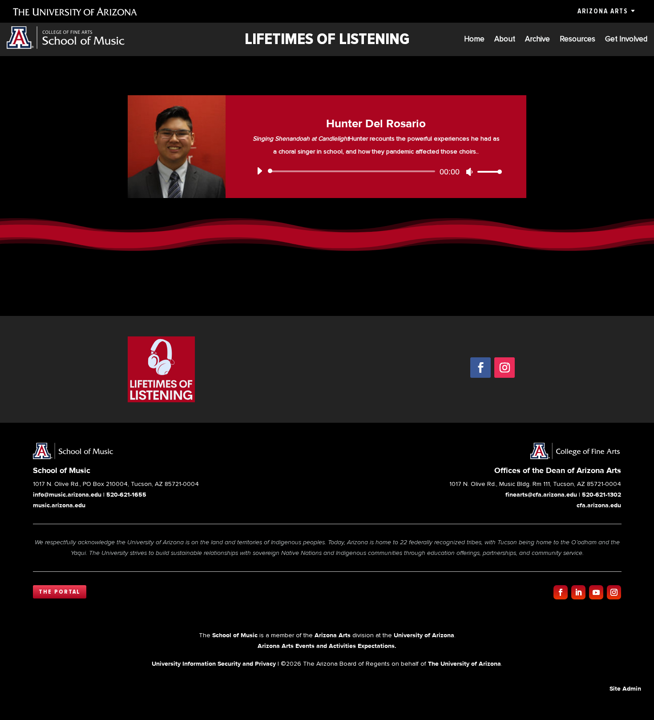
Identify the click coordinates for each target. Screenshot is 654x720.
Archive (537, 40)
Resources (577, 40)
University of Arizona (424, 635)
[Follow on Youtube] (596, 592)
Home (474, 40)
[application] (376, 171)
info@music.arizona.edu (67, 494)
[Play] (259, 171)
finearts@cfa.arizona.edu (541, 494)
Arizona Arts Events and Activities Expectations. (327, 645)
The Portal (60, 591)
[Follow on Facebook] (480, 367)
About (504, 40)
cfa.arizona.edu (599, 505)
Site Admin (625, 688)
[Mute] (469, 172)
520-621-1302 (601, 494)
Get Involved (626, 40)
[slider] (487, 171)
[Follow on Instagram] (504, 367)
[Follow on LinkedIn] (578, 592)
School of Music (235, 635)
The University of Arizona (464, 663)
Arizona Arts (602, 11)
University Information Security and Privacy (214, 663)
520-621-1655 (126, 494)
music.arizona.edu (59, 505)
